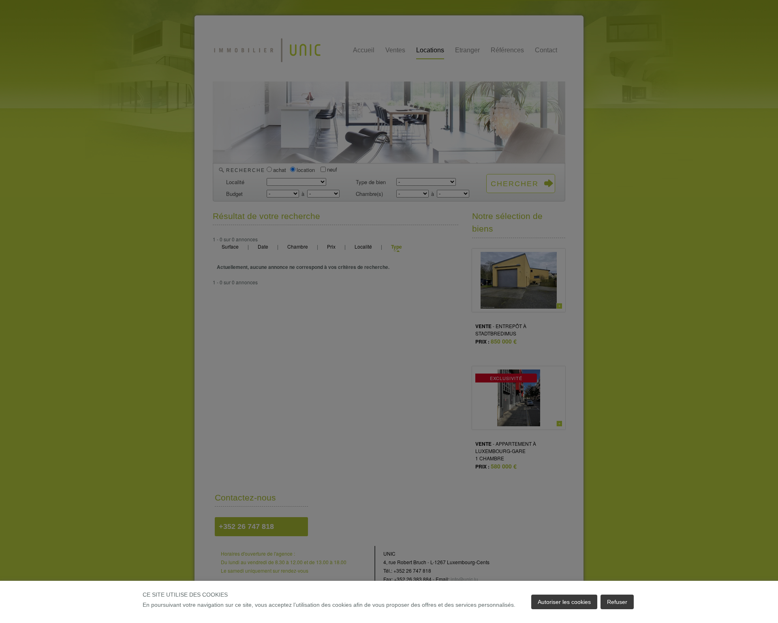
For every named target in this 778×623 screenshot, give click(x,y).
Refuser (617, 602)
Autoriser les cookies (564, 602)
